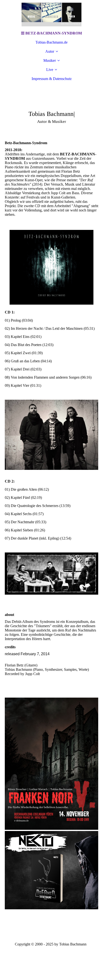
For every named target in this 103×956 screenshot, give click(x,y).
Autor (49, 51)
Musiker (49, 60)
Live (49, 70)
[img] (51, 14)
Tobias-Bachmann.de (51, 42)
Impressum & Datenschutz (52, 79)
